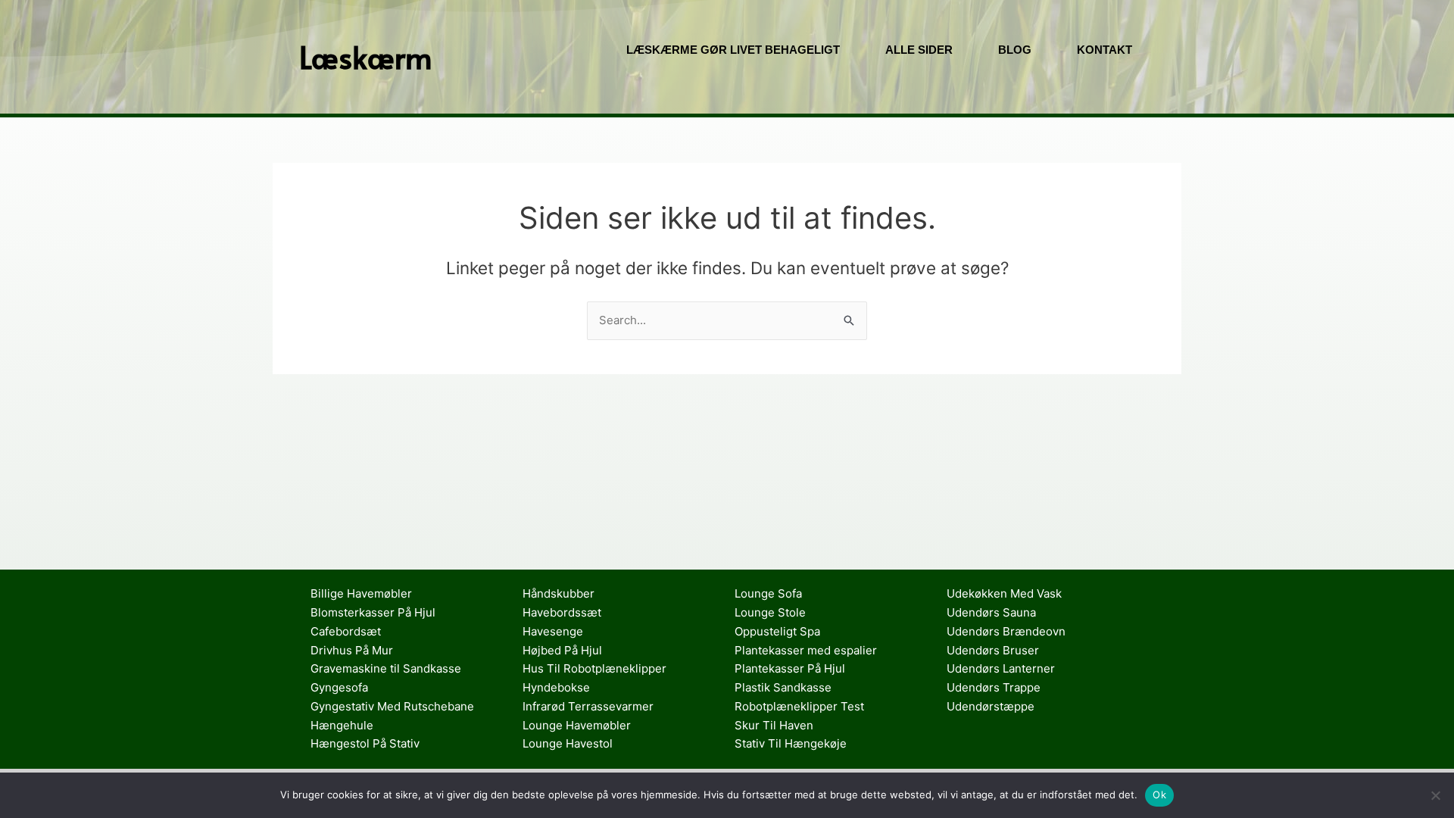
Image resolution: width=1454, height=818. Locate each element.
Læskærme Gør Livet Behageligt (733, 49)
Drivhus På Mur (351, 650)
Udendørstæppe (990, 706)
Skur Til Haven (774, 725)
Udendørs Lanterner (1001, 668)
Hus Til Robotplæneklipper (594, 668)
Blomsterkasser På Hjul (372, 612)
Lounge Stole (770, 612)
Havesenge (553, 631)
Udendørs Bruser (993, 650)
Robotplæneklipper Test (799, 706)
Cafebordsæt (345, 631)
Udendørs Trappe (994, 687)
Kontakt (1104, 49)
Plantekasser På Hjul (790, 668)
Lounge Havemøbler (577, 725)
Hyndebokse (556, 687)
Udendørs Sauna (991, 612)
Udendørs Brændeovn (1006, 631)
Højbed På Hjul (562, 650)
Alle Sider (919, 49)
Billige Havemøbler (361, 593)
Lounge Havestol (568, 743)
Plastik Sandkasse (783, 687)
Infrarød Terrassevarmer (588, 706)
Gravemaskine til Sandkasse (385, 668)
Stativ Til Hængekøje (791, 743)
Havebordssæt (562, 612)
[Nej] (1435, 795)
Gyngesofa (339, 687)
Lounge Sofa (768, 593)
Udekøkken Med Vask (1004, 593)
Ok (1159, 794)
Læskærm (365, 56)
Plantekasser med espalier (806, 650)
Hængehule (341, 725)
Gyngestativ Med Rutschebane (392, 706)
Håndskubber (558, 593)
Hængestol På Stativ (365, 743)
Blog (1014, 49)
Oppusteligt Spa (777, 631)
